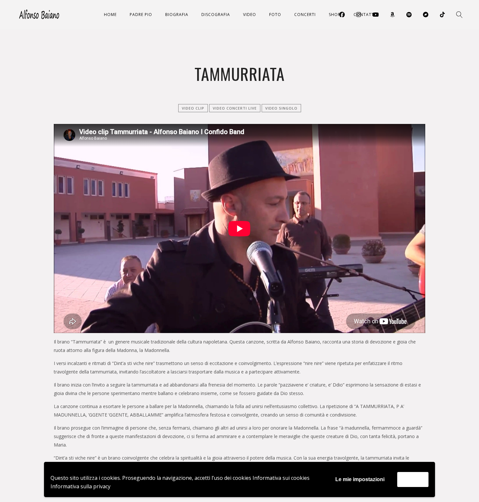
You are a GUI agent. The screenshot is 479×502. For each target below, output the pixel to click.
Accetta (412, 479)
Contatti (364, 14)
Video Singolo (281, 108)
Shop (335, 14)
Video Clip (193, 108)
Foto (275, 14)
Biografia (176, 14)
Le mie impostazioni (360, 479)
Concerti (305, 14)
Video (249, 14)
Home (110, 14)
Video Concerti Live (235, 108)
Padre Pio (141, 14)
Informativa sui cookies (281, 477)
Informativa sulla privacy (80, 486)
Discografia (215, 14)
